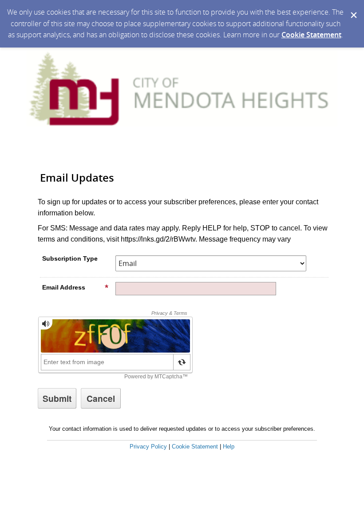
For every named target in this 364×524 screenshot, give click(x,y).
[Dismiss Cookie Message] (353, 8)
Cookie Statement (311, 35)
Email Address (63, 287)
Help (228, 446)
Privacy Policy (148, 446)
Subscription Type (70, 258)
